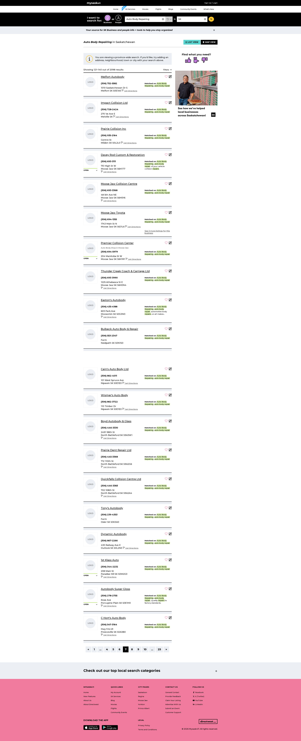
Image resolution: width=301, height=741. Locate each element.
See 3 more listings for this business (157, 232)
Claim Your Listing (173, 700)
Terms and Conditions (147, 730)
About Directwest (91, 704)
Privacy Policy (144, 725)
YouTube (199, 700)
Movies (145, 9)
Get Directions (130, 91)
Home (115, 9)
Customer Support (173, 712)
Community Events (188, 9)
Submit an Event (172, 708)
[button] (169, 19)
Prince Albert (143, 708)
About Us (87, 700)
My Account (116, 692)
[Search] (211, 19)
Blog (113, 700)
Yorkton (141, 704)
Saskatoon (142, 692)
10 (145, 649)
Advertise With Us (173, 704)
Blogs (170, 9)
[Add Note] (170, 77)
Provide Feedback (173, 696)
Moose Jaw (143, 700)
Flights (158, 9)
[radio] (188, 60)
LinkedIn (199, 704)
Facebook (199, 692)
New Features (89, 696)
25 (159, 649)
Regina (141, 696)
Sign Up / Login (211, 3)
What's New (209, 9)
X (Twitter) (199, 696)
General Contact (172, 692)
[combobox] (145, 19)
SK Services (130, 9)
